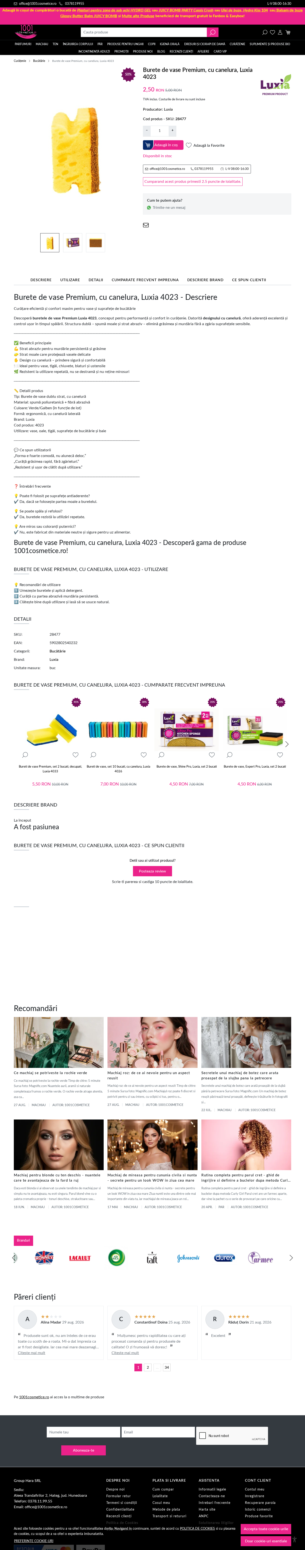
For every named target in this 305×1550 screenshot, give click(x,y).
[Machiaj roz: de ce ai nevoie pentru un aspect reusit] (152, 1042)
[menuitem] (49, 242)
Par (221, 1207)
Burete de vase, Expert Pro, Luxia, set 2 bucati (255, 766)
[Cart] (287, 32)
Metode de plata (166, 1509)
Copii (151, 44)
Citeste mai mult (31, 1353)
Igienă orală (169, 44)
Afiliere (203, 51)
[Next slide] (287, 744)
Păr (100, 44)
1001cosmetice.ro (34, 1397)
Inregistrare (254, 1496)
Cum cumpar (163, 1489)
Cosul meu (161, 1503)
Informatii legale (212, 1489)
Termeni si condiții (121, 1503)
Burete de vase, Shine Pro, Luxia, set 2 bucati (187, 766)
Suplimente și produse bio (270, 44)
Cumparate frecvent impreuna (145, 280)
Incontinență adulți (94, 51)
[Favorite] (272, 32)
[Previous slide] (14, 1258)
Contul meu (254, 1489)
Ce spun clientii (249, 280)
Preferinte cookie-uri (33, 1541)
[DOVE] (206, 1267)
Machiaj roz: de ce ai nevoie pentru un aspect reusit (148, 1075)
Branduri (23, 1240)
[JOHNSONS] (98, 1267)
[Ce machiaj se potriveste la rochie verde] (59, 1042)
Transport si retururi (169, 1516)
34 (167, 1367)
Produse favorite (259, 1516)
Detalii (96, 280)
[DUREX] (134, 1267)
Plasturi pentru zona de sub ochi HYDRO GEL (114, 10)
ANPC (203, 1516)
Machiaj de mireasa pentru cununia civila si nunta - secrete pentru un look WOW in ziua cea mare (152, 1177)
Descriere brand (205, 280)
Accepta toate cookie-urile (266, 1529)
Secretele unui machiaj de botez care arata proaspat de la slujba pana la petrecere (240, 1075)
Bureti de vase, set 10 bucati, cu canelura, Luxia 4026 (118, 769)
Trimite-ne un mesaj (169, 208)
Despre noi (115, 1489)
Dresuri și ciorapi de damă (204, 44)
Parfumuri (23, 44)
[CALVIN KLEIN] (279, 1267)
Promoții (121, 51)
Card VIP (220, 51)
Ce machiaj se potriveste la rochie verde (50, 1073)
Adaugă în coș (166, 145)
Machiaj (42, 44)
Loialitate (160, 1496)
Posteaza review (152, 871)
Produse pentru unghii (125, 44)
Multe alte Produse (138, 16)
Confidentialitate (120, 1509)
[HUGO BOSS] (242, 1267)
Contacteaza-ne (212, 1496)
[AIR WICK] (26, 1267)
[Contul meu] (280, 32)
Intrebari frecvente (214, 1503)
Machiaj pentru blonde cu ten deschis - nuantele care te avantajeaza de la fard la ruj (57, 1177)
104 (244, 10)
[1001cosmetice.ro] (39, 32)
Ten (55, 44)
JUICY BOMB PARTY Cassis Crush (186, 10)
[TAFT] (62, 1267)
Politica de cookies (197, 1528)
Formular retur (118, 1496)
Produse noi (142, 51)
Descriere (41, 280)
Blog (161, 51)
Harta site (207, 1509)
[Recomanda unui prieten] (146, 225)
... (157, 1367)
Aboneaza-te (83, 1450)
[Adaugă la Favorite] (75, 755)
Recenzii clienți (181, 51)
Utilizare (70, 280)
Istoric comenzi (258, 1509)
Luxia (168, 109)
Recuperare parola (260, 1503)
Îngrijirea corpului (78, 44)
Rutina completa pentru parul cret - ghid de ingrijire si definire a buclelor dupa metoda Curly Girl (245, 1178)
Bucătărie (39, 60)
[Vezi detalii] (25, 755)
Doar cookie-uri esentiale (266, 1541)
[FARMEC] (170, 1267)
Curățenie (237, 44)
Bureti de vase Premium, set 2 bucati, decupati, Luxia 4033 (50, 769)
